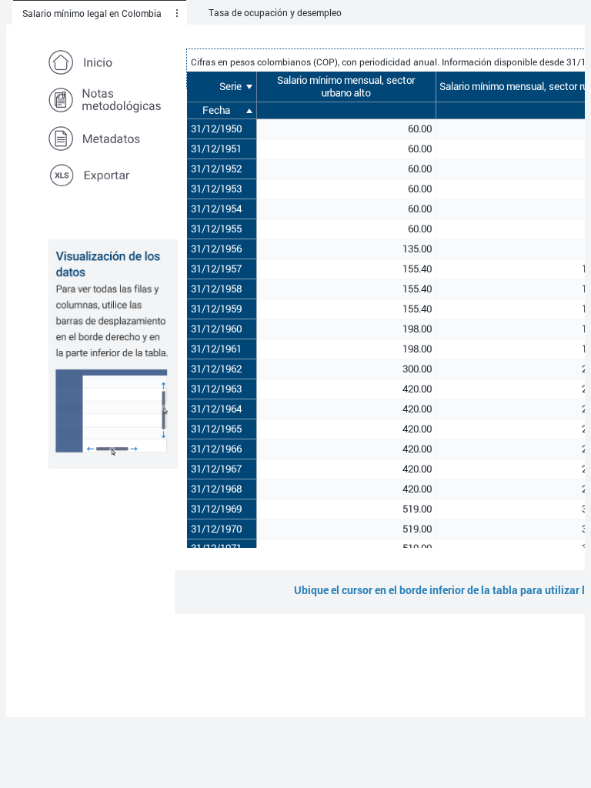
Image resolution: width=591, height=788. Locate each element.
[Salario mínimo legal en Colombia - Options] (177, 13)
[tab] (99, 12)
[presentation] (177, 13)
